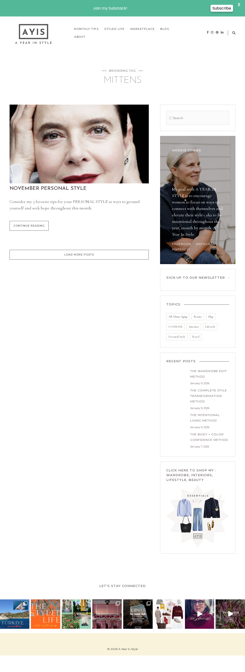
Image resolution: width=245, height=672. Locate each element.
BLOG (164, 29)
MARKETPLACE (142, 29)
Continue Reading (29, 225)
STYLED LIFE (114, 29)
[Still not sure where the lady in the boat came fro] (14, 614)
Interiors (194, 327)
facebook (181, 244)
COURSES (175, 327)
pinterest (181, 249)
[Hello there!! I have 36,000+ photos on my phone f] (45, 614)
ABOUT (80, 36)
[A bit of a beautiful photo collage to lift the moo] (107, 614)
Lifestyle (210, 327)
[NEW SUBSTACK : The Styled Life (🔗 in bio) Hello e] (199, 614)
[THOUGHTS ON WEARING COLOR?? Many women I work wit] (169, 614)
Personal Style (176, 337)
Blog (210, 317)
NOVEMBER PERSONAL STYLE (48, 188)
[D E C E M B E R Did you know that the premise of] (230, 614)
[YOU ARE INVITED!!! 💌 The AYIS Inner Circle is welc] (138, 614)
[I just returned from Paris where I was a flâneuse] (76, 614)
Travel (195, 337)
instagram (206, 244)
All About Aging (177, 317)
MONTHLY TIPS (86, 29)
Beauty (198, 317)
